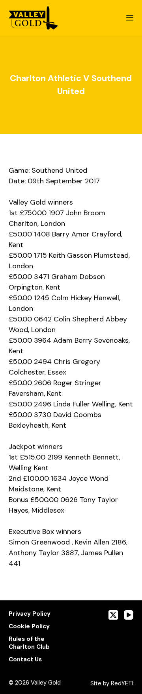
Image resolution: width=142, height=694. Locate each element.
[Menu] (129, 17)
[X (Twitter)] (113, 615)
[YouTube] (128, 615)
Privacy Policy (29, 614)
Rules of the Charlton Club (29, 643)
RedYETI (122, 683)
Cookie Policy (29, 626)
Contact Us (25, 659)
